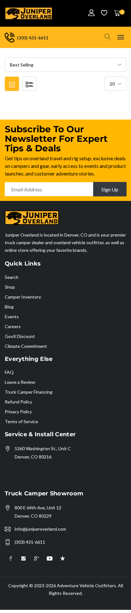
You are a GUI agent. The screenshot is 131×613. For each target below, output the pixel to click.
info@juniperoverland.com (40, 529)
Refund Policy (18, 401)
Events (12, 316)
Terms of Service (21, 421)
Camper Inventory (23, 297)
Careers (13, 326)
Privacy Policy (18, 411)
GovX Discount (20, 336)
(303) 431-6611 (30, 542)
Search (11, 277)
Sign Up (109, 189)
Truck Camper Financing (28, 392)
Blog (9, 306)
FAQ (9, 372)
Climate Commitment (26, 346)
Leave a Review (20, 382)
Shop (10, 287)
